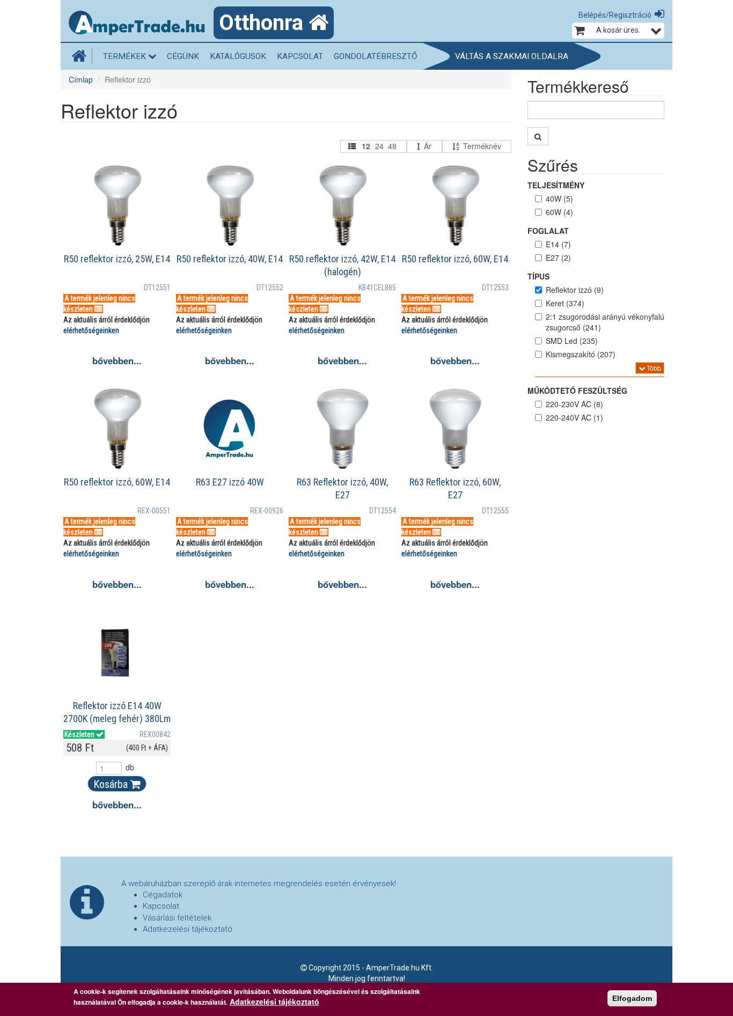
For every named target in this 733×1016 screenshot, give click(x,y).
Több (653, 367)
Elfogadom (632, 998)
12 (366, 146)
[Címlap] (141, 24)
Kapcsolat (300, 56)
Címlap (81, 79)
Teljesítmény (555, 185)
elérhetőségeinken (91, 330)
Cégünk (183, 56)
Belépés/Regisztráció (614, 15)
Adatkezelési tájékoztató (187, 929)
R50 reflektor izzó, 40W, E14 (230, 258)
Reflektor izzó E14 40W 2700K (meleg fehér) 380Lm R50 (117, 718)
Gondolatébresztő (375, 56)
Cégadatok (162, 895)
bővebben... (117, 360)
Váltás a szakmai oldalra (511, 56)
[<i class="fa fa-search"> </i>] (537, 136)
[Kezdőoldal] (82, 56)
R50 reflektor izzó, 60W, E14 (455, 258)
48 (392, 146)
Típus (538, 276)
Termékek (125, 56)
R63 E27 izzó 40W (230, 482)
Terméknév (482, 146)
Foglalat (548, 230)
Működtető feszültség (577, 390)
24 (379, 146)
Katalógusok (238, 56)
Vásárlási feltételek (177, 918)
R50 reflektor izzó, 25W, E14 (117, 258)
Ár (427, 146)
